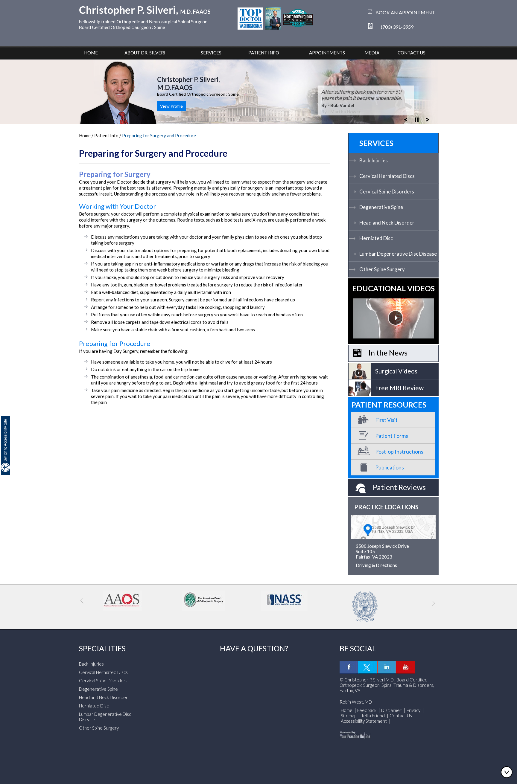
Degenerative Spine (381, 207)
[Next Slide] (427, 119)
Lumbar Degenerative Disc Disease (398, 254)
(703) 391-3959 (397, 27)
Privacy (413, 710)
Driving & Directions (376, 565)
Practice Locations (386, 506)
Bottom (508, 772)
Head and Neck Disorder (386, 222)
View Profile (171, 106)
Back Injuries (373, 160)
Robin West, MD (356, 701)
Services (211, 52)
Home (91, 52)
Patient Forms (391, 435)
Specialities (102, 648)
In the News (387, 352)
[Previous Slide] (405, 119)
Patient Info (263, 52)
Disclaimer (391, 710)
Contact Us (411, 52)
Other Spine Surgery (382, 269)
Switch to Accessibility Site (5, 440)
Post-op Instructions (399, 451)
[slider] (416, 119)
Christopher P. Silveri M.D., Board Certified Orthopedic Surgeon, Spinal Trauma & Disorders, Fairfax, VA (387, 685)
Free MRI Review (399, 387)
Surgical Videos (396, 371)
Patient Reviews (399, 487)
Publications (389, 467)
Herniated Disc (376, 238)
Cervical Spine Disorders (386, 191)
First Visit (386, 420)
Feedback (366, 710)
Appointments (327, 52)
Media (371, 52)
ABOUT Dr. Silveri (144, 52)
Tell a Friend (373, 715)
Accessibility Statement (364, 721)
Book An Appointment (405, 12)
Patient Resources (388, 404)
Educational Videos (393, 288)
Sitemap (348, 715)
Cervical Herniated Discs (387, 176)
